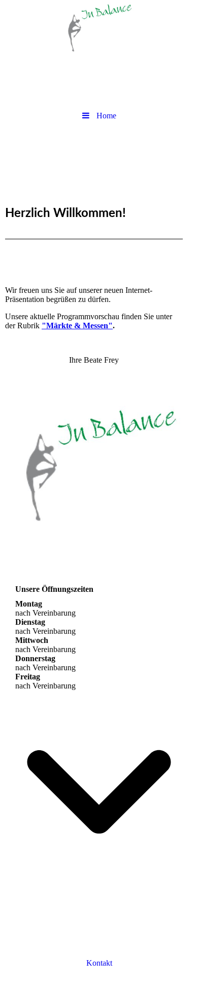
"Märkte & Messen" (77, 325)
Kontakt (99, 963)
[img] (99, 28)
